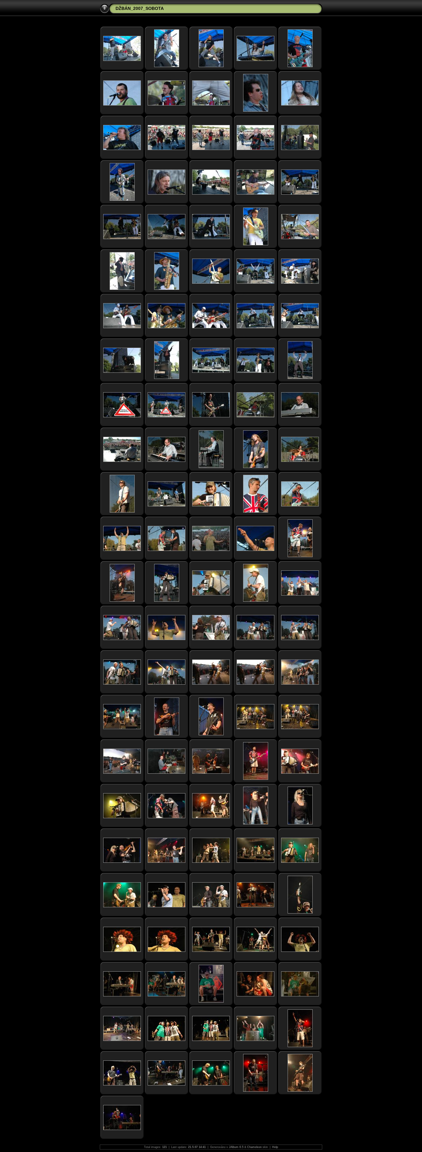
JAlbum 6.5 (236, 1147)
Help (275, 1147)
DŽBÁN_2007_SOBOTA (140, 8)
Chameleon (254, 1147)
